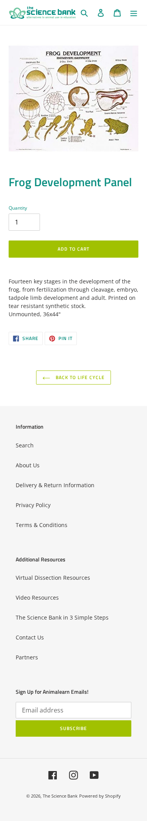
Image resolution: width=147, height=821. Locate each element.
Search (25, 445)
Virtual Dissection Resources (53, 577)
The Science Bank (60, 796)
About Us (28, 465)
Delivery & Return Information (55, 485)
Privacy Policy (33, 505)
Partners (27, 657)
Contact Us (30, 637)
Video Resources (37, 597)
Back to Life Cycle (79, 377)
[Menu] (133, 12)
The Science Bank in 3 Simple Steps (62, 617)
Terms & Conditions (41, 525)
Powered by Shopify (100, 796)
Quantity (18, 208)
